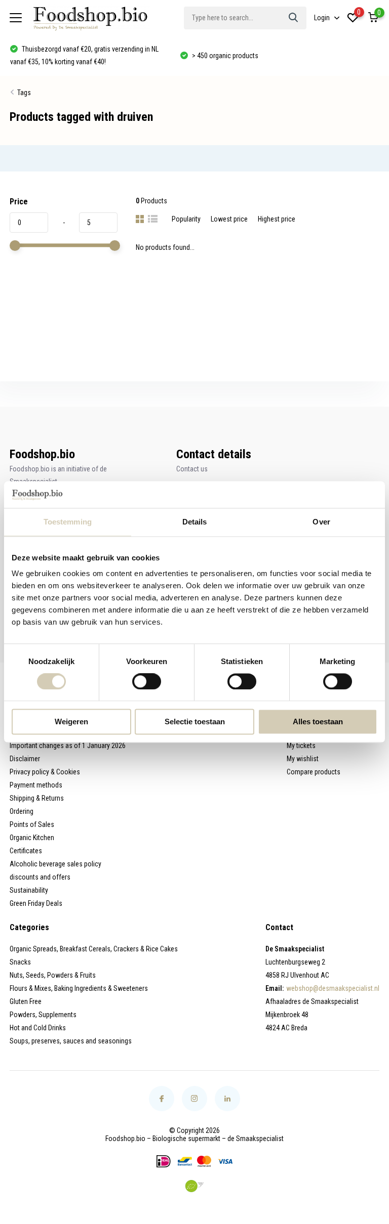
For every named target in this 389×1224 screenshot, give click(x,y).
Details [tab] (194, 521)
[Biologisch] (194, 1186)
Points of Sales (32, 824)
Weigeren (71, 722)
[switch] (146, 681)
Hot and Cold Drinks (38, 1028)
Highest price (276, 219)
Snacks (20, 962)
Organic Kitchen (32, 838)
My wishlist (303, 759)
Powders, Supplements (43, 1015)
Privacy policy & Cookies (45, 772)
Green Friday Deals (36, 903)
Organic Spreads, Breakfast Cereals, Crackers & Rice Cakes (94, 949)
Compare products (313, 772)
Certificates (26, 851)
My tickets (301, 745)
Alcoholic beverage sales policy (55, 864)
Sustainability (29, 890)
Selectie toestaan (195, 722)
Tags (24, 93)
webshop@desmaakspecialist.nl (332, 988)
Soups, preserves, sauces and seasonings (71, 1041)
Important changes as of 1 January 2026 (68, 745)
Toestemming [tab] (68, 521)
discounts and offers (40, 877)
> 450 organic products (224, 56)
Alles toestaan (318, 722)
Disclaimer (25, 759)
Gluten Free (26, 1001)
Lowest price (229, 219)
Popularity (186, 219)
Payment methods (36, 785)
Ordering (21, 811)
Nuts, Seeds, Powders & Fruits (53, 975)
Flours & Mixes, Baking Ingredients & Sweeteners (79, 988)
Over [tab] (321, 521)
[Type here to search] (293, 18)
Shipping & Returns (37, 798)
